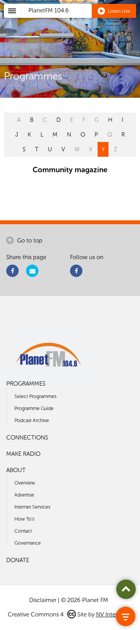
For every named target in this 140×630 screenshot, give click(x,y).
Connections (27, 437)
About (16, 470)
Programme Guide (34, 408)
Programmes (26, 383)
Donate (17, 560)
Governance (27, 543)
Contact (23, 531)
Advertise (24, 495)
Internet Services (32, 507)
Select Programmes (35, 396)
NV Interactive (114, 614)
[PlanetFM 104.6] (80, 20)
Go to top (29, 240)
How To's (24, 519)
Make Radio (23, 453)
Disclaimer (42, 600)
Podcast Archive (31, 420)
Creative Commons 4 (36, 614)
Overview (24, 483)
